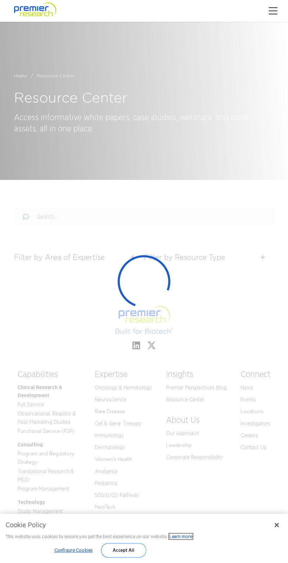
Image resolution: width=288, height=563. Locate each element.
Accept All (123, 550)
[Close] (276, 525)
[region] (144, 538)
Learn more (180, 536)
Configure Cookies (73, 550)
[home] (61, 10)
